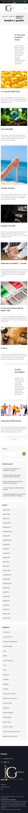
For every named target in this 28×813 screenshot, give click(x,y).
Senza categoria (7, 717)
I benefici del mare (8, 188)
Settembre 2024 (7, 583)
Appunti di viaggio (7, 646)
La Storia (4, 348)
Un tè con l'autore (8, 726)
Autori (4, 651)
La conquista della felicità (10, 91)
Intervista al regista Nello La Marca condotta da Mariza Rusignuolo (12, 475)
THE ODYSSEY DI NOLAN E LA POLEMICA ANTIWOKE (11, 469)
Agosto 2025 (6, 544)
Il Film (4, 665)
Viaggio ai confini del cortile (10, 736)
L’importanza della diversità (11, 421)
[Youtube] (5, 762)
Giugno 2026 (6, 514)
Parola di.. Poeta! (7, 703)
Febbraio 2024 (7, 613)
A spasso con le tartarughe (10, 641)
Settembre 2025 (7, 540)
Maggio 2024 (6, 600)
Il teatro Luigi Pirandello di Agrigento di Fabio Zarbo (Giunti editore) (13, 482)
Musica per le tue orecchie (10, 698)
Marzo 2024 (6, 609)
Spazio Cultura (7, 722)
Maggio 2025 (6, 557)
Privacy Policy (20, 796)
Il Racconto (6, 674)
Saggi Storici (6, 707)
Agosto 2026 (6, 510)
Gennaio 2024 (6, 618)
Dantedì (5, 655)
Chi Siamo (3, 784)
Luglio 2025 (6, 549)
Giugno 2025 (6, 553)
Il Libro (5, 670)
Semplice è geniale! (8, 226)
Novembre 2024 (7, 574)
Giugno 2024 (6, 596)
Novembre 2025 (7, 531)
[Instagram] (8, 762)
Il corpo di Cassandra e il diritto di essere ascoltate (13, 488)
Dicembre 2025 (7, 527)
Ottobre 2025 (6, 536)
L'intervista (5, 684)
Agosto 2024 (6, 587)
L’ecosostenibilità (7, 129)
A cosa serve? (6, 632)
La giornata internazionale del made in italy (12, 309)
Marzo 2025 (6, 566)
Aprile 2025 (6, 561)
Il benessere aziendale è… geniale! (14, 263)
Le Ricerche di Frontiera (9, 693)
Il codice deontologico (19, 370)
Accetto (25, 1)
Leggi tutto (14, 2)
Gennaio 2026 (6, 523)
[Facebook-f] (2, 762)
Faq (2, 789)
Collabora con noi (5, 787)
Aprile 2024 (6, 605)
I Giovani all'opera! (8, 660)
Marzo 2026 (6, 518)
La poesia (5, 689)
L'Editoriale (6, 679)
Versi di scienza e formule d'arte (11, 731)
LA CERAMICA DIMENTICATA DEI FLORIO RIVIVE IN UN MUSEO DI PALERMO (14, 495)
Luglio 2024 (6, 592)
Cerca (4, 449)
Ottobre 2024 (6, 579)
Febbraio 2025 (6, 570)
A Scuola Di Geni (7, 637)
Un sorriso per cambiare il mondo (20, 37)
